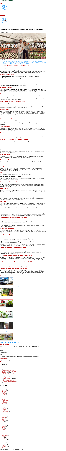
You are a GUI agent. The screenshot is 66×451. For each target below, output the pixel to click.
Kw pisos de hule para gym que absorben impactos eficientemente (9, 381)
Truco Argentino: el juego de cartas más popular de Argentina (10, 378)
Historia (3, 418)
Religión (3, 436)
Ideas (3, 421)
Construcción (4, 402)
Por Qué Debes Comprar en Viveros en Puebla (31, 61)
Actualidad (4, 6)
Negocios (4, 12)
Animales (4, 391)
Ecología (3, 407)
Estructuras (4, 412)
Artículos (4, 394)
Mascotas (4, 426)
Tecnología (4, 442)
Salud (3, 437)
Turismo (3, 445)
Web (1, 354)
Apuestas (4, 393)
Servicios (4, 438)
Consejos (4, 7)
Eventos (3, 413)
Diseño (3, 406)
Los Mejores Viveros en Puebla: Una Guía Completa (12, 61)
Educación (4, 409)
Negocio (3, 430)
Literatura (4, 424)
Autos (3, 395)
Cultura (3, 403)
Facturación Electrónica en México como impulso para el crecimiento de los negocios (9, 375)
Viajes (3, 10)
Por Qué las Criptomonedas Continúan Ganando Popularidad (9, 367)
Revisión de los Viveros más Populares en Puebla (26, 62)
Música (3, 429)
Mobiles (3, 427)
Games (3, 415)
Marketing (4, 425)
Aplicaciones (4, 392)
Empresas (4, 410)
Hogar (3, 8)
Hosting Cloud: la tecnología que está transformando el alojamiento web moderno (9, 371)
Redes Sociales (5, 435)
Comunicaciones (5, 400)
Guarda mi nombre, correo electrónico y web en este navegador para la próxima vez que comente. (20, 356)
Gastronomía (5, 13)
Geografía (4, 417)
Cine (3, 398)
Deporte (3, 404)
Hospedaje (4, 420)
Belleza (3, 397)
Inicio (3, 5)
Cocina (5, 9)
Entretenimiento (5, 411)
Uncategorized (5, 446)
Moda (3, 428)
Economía (4, 408)
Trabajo (3, 443)
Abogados (4, 388)
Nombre (2, 350)
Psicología (4, 434)
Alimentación (4, 390)
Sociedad (4, 440)
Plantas (1, 27)
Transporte (4, 444)
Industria (4, 422)
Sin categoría (4, 439)
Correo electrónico (4, 352)
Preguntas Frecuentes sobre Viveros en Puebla (19, 63)
